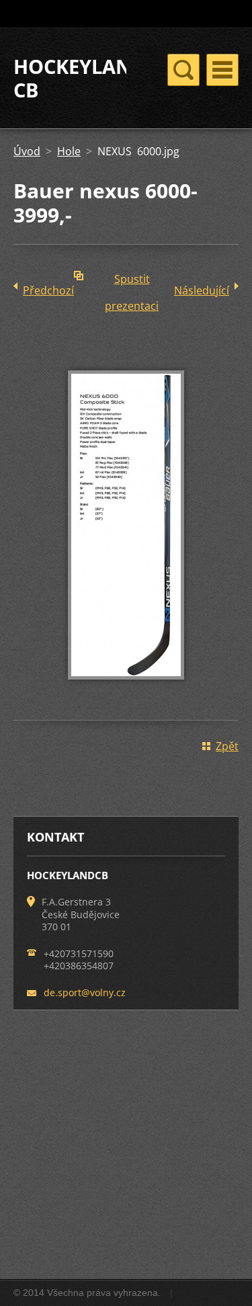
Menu (222, 70)
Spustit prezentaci (132, 282)
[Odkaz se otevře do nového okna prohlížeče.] (126, 689)
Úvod (26, 151)
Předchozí (48, 290)
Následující (201, 290)
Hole (69, 151)
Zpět (227, 746)
